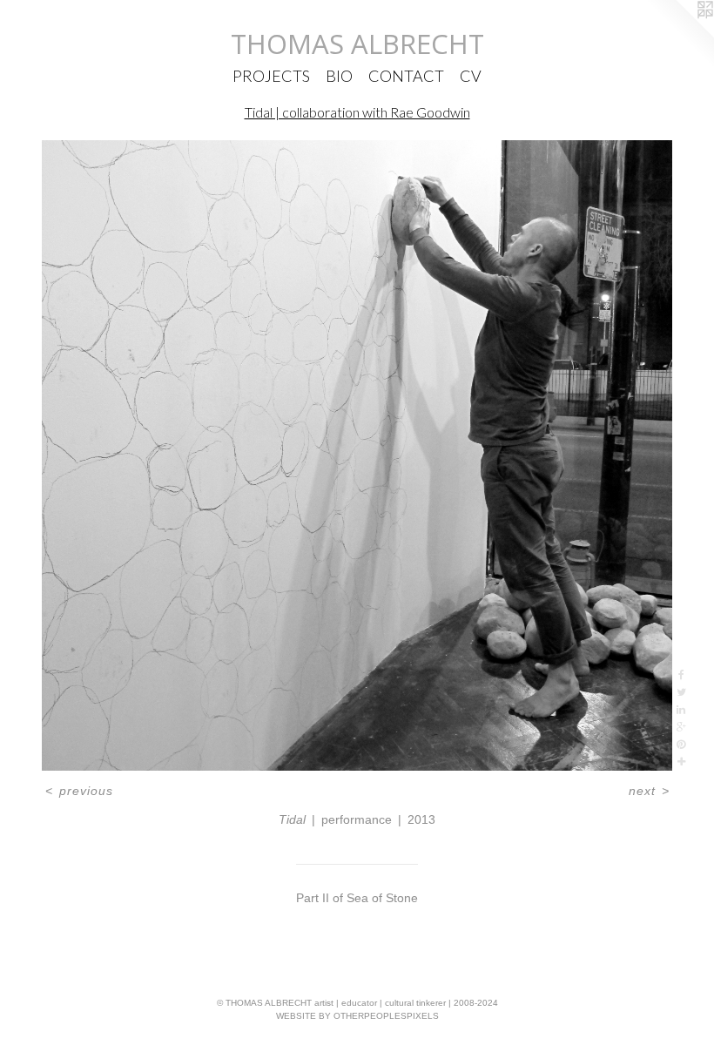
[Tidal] (357, 455)
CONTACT (406, 75)
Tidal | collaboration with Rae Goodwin (357, 112)
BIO (339, 75)
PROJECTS (271, 75)
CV (471, 75)
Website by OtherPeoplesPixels (357, 1016)
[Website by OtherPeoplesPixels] (679, 35)
